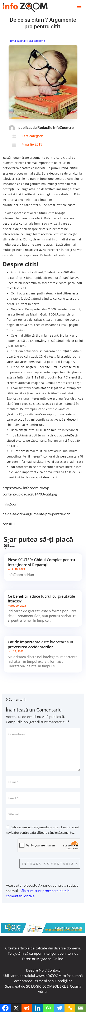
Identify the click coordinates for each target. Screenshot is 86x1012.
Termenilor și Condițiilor (52, 980)
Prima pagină (17, 41)
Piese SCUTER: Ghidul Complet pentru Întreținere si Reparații (41, 562)
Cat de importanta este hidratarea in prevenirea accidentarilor (40, 644)
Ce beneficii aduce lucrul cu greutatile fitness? (41, 598)
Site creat (12, 986)
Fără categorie (36, 41)
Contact (53, 970)
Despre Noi (35, 970)
